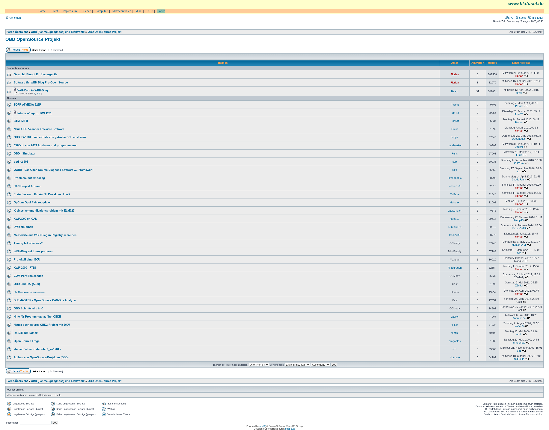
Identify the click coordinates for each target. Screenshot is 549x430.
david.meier (455, 210)
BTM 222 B (21, 121)
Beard (454, 91)
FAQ (510, 17)
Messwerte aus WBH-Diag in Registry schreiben (45, 235)
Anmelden (14, 17)
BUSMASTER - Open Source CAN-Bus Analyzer (45, 300)
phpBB (262, 426)
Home (42, 11)
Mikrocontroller (121, 11)
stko (454, 169)
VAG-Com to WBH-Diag (32, 90)
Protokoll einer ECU (27, 259)
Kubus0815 (455, 227)
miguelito (519, 358)
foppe (454, 137)
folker (454, 324)
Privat (54, 11)
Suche (522, 17)
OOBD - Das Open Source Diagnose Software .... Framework (53, 169)
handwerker (455, 145)
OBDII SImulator (24, 153)
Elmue (455, 129)
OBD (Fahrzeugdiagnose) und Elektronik (57, 31)
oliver (519, 92)
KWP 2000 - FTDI (25, 267)
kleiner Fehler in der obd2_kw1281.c (38, 349)
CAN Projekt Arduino (27, 186)
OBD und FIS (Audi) (27, 284)
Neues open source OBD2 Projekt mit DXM (42, 324)
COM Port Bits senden (28, 275)
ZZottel (519, 285)
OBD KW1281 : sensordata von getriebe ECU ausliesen (50, 137)
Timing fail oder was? (28, 243)
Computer (101, 11)
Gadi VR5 (454, 235)
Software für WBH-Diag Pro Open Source (41, 82)
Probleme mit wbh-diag (29, 178)
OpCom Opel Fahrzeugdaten (32, 202)
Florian (455, 74)
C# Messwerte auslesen (29, 292)
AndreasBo (519, 318)
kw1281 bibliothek (26, 333)
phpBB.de (290, 428)
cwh (519, 252)
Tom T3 (454, 112)
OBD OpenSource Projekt (104, 31)
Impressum (70, 11)
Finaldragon (455, 267)
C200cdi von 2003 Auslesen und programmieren (45, 145)
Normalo (455, 357)
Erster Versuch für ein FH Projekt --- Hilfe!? (42, 194)
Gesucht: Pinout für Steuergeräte (35, 74)
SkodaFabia (455, 178)
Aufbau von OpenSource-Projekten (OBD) (41, 357)
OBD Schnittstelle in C (28, 308)
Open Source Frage (26, 341)
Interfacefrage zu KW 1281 (34, 113)
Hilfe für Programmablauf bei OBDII (37, 316)
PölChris (519, 163)
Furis (455, 153)
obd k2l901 (21, 161)
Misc (139, 11)
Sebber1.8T (455, 186)
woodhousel (519, 138)
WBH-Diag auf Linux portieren (33, 251)
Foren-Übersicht (17, 31)
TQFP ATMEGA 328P (27, 104)
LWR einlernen (23, 227)
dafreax (454, 202)
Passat (455, 104)
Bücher (86, 11)
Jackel (519, 146)
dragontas (455, 341)
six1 (454, 349)
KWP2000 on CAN (25, 218)
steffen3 (519, 326)
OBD (149, 11)
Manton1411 (519, 244)
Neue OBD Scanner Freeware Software (39, 129)
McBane (455, 194)
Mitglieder (537, 17)
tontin (454, 333)
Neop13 (454, 218)
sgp (454, 161)
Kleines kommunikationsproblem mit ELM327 (44, 210)
